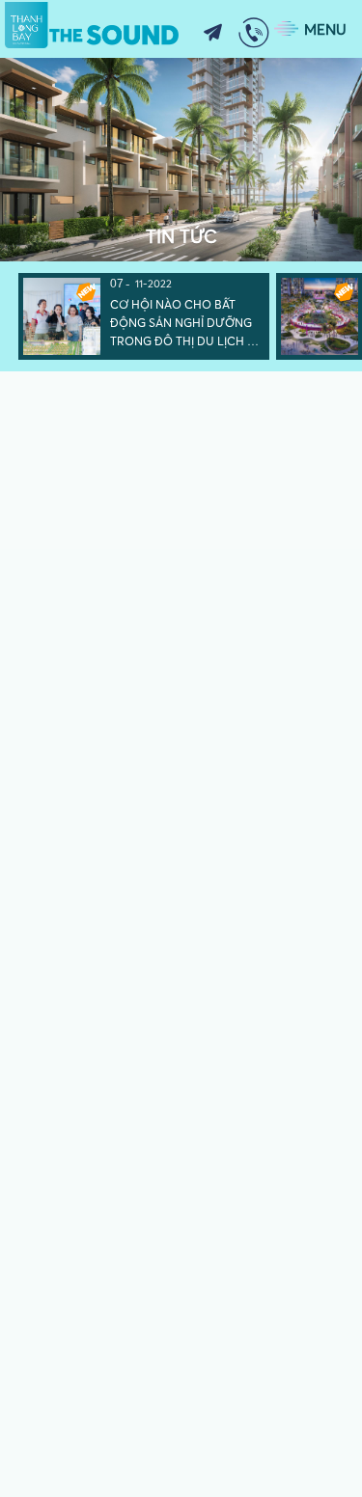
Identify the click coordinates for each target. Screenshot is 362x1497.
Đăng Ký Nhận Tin (212, 32)
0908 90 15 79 (253, 32)
